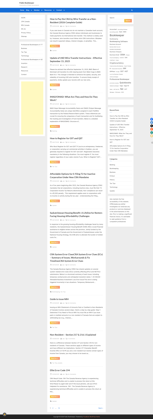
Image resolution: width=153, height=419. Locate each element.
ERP (124, 68)
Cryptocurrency (117, 63)
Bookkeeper (117, 35)
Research (24, 67)
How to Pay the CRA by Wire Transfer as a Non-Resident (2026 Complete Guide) (119, 118)
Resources (48, 10)
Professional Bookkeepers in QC (32, 59)
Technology (25, 56)
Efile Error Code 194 (60, 370)
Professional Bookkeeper (119, 79)
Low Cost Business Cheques (116, 74)
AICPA (23, 18)
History (112, 180)
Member (37, 10)
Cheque (127, 55)
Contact (59, 10)
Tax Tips (54, 166)
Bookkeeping (56, 292)
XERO (122, 92)
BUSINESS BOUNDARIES (115, 49)
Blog (27, 10)
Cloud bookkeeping (114, 57)
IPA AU (23, 29)
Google (117, 71)
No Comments (72, 26)
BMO (124, 32)
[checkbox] (4, 414)
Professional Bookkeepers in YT (32, 44)
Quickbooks (125, 82)
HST (126, 71)
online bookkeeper (114, 76)
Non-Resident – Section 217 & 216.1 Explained (73, 334)
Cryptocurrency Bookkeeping (116, 66)
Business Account (115, 44)
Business (24, 48)
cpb (63, 26)
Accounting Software (122, 29)
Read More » (55, 46)
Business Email (114, 55)
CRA (126, 57)
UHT (125, 89)
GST (122, 71)
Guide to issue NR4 (59, 299)
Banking (54, 131)
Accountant (113, 29)
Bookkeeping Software (119, 41)
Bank (120, 32)
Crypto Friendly (127, 66)
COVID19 (122, 57)
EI (110, 68)
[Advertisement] (32, 108)
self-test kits (116, 89)
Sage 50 (126, 86)
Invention (24, 63)
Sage (121, 86)
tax (121, 88)
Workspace (117, 92)
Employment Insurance (117, 68)
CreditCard (112, 60)
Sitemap (24, 36)
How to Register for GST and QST (66, 138)
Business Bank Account (115, 47)
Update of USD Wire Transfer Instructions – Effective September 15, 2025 (119, 127)
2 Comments (71, 339)
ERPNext (112, 71)
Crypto (117, 60)
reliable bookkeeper (114, 85)
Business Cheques (115, 52)
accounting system (114, 32)
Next (100, 408)
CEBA (122, 54)
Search (112, 18)
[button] (151, 119)
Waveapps (112, 92)
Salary (111, 89)
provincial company (114, 83)
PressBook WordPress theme (91, 416)
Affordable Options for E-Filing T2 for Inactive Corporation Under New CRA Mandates (120, 148)
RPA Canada (25, 25)
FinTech (112, 176)
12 (59, 408)
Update (54, 50)
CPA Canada (25, 21)
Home (22, 10)
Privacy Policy (26, 33)
